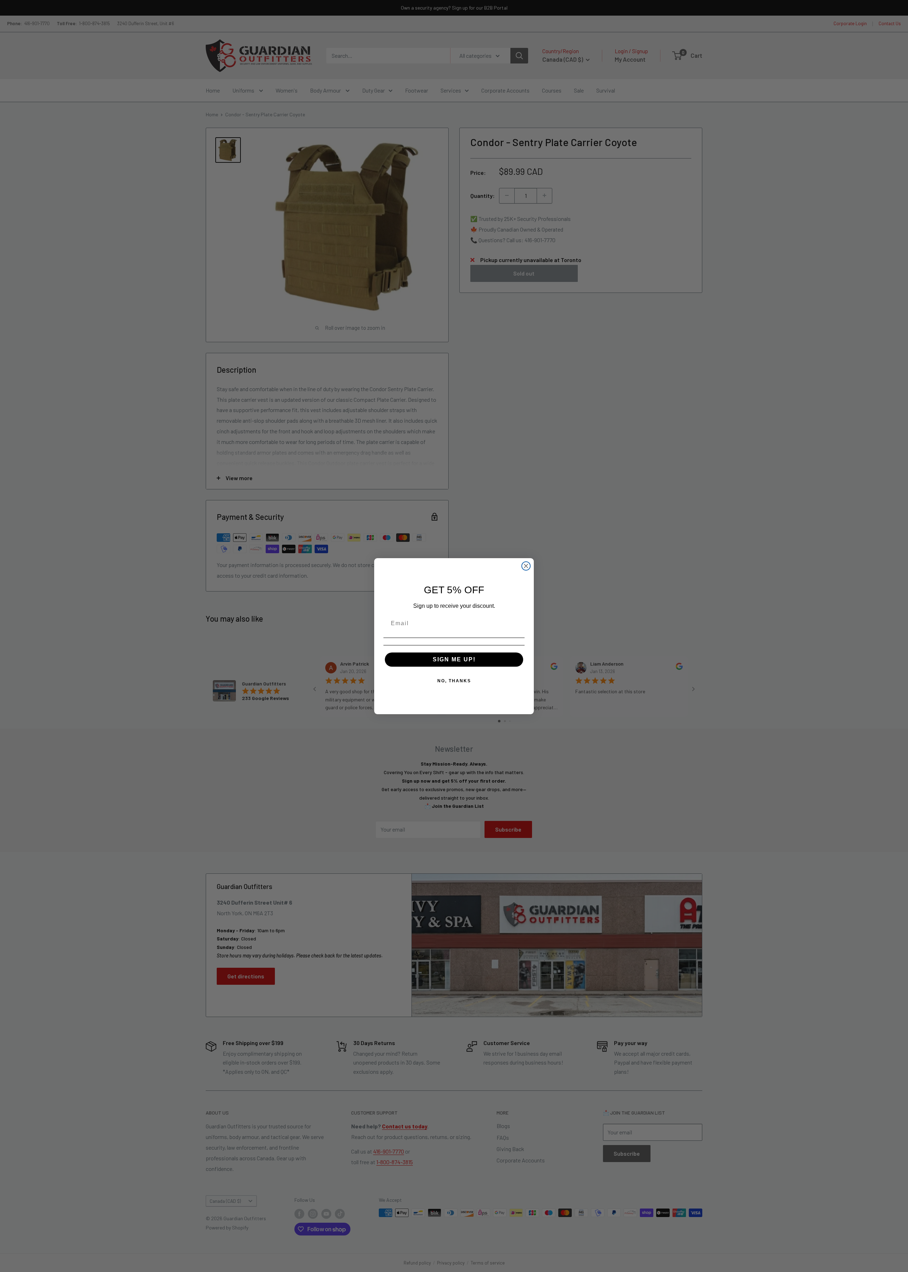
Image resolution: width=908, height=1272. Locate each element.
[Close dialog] (526, 566)
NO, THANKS (454, 680)
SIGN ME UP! (454, 659)
